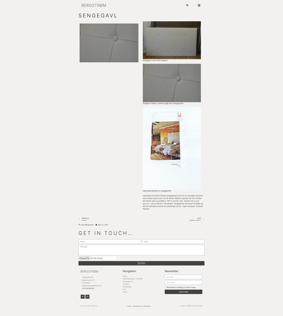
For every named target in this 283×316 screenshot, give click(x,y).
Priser (125, 292)
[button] (187, 5)
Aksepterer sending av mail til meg (181, 287)
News (125, 276)
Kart (124, 289)
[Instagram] (87, 297)
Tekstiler (126, 284)
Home (129, 306)
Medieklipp (127, 287)
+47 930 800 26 (88, 288)
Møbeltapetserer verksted (133, 279)
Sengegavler (128, 281)
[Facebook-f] (83, 297)
